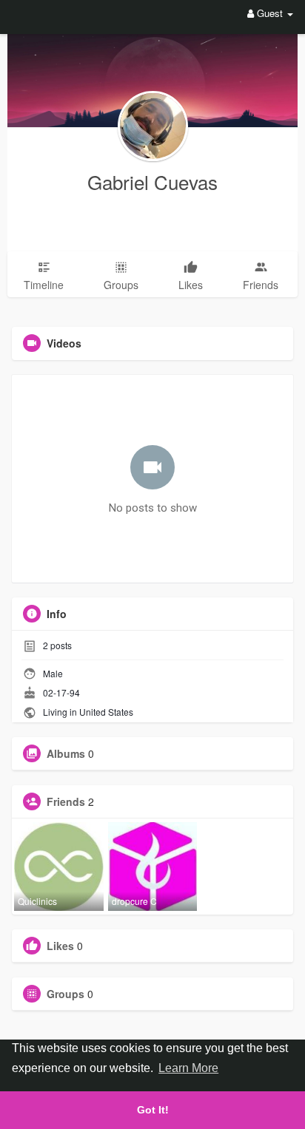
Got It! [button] (153, 1110)
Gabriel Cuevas (152, 181)
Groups (65, 994)
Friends (66, 801)
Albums (66, 753)
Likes (60, 946)
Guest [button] (270, 13)
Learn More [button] (188, 1068)
